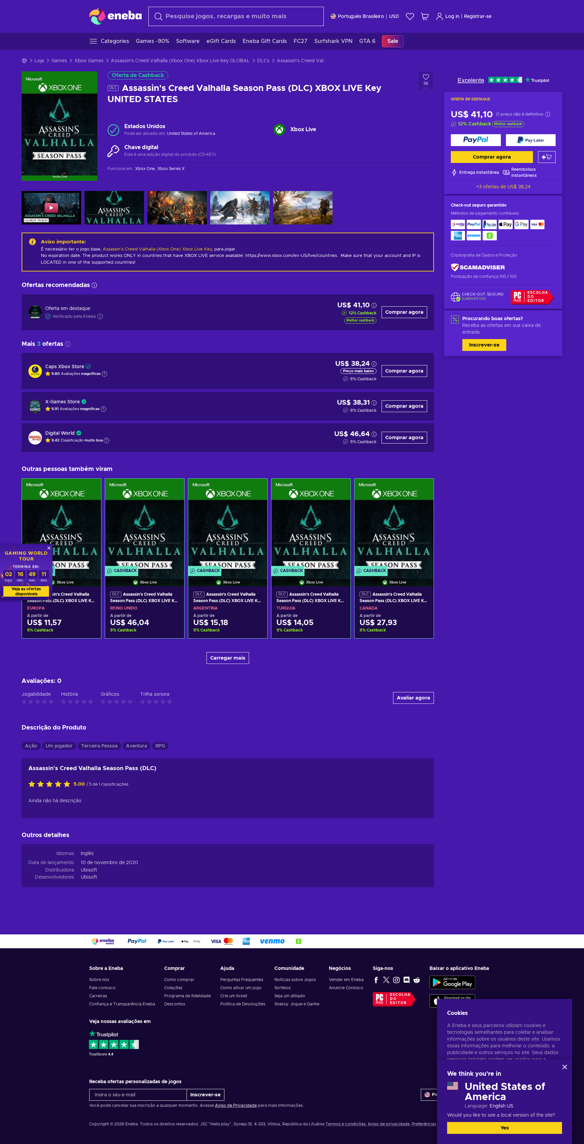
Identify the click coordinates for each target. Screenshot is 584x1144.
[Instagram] (396, 980)
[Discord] (406, 980)
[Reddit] (416, 980)
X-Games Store (62, 402)
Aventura (136, 746)
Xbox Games (88, 60)
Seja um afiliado (289, 996)
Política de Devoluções (242, 1004)
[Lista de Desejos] (410, 16)
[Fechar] (564, 1066)
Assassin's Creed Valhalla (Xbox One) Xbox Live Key (157, 249)
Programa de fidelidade (187, 996)
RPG (160, 746)
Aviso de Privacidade (236, 1105)
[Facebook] (376, 980)
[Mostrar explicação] (104, 374)
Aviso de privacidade (389, 1124)
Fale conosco (102, 988)
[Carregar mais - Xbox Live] (279, 130)
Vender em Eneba (346, 980)
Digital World (60, 433)
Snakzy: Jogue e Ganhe (296, 1004)
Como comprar (179, 980)
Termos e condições (345, 1124)
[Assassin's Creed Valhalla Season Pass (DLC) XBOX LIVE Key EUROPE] (61, 524)
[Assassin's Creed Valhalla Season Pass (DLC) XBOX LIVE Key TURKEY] (310, 524)
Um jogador (59, 746)
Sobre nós (99, 980)
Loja (39, 60)
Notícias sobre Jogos (295, 980)
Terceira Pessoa (99, 746)
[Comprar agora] (476, 140)
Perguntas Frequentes (241, 980)
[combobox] (236, 16)
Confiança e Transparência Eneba (122, 1004)
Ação (31, 746)
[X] (386, 980)
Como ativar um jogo (241, 988)
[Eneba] (115, 16)
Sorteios (282, 988)
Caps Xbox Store (64, 366)
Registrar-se (477, 16)
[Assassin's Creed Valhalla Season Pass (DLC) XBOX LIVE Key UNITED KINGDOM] (144, 524)
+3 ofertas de (503, 187)
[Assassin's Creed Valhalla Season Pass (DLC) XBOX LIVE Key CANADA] (394, 524)
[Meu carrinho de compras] (424, 16)
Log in (452, 16)
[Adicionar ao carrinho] (547, 157)
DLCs (263, 60)
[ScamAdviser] (478, 267)
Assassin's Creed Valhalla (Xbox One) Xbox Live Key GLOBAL (180, 60)
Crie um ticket (233, 996)
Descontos (174, 1004)
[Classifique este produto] (51, 785)
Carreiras (98, 996)
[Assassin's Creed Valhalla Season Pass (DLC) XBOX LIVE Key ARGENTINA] (227, 524)
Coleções (173, 988)
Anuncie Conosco (346, 988)
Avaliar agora (413, 697)
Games (59, 60)
